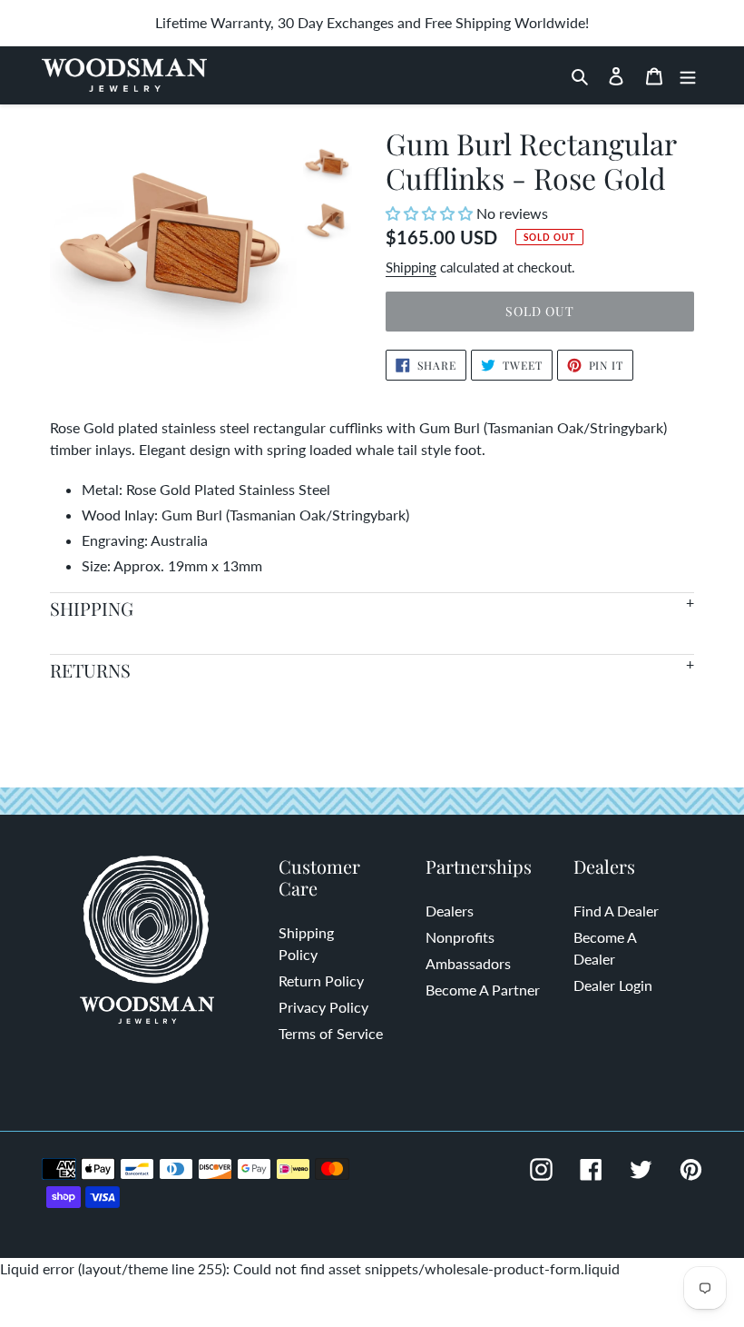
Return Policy (321, 980)
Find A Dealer (616, 910)
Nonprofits (460, 937)
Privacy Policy (323, 1006)
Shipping (411, 267)
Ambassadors (468, 963)
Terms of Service (331, 1033)
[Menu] (687, 75)
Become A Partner (483, 989)
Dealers (450, 910)
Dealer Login (612, 985)
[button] (431, 213)
